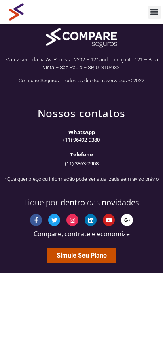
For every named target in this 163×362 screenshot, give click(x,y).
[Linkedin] (91, 220)
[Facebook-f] (36, 220)
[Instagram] (72, 220)
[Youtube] (109, 220)
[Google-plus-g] (127, 220)
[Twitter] (54, 220)
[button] (154, 12)
